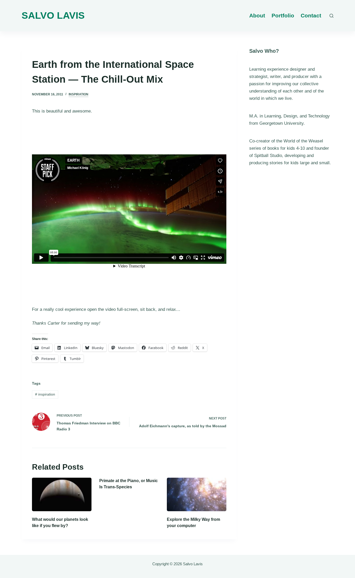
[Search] (331, 16)
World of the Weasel (303, 141)
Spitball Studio (268, 155)
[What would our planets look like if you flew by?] (61, 494)
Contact (311, 15)
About (257, 15)
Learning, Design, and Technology (297, 116)
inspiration (78, 94)
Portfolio (283, 15)
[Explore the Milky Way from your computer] (196, 494)
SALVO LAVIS (53, 15)
